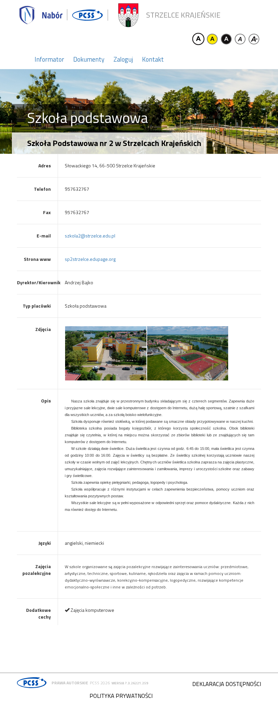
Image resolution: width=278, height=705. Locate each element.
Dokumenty (88, 59)
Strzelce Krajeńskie (183, 15)
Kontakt (153, 59)
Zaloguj (123, 59)
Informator (49, 59)
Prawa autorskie (70, 683)
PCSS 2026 (100, 683)
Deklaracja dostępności (226, 684)
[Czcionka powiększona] (254, 39)
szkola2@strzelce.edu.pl (90, 235)
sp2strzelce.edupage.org (90, 259)
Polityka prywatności (121, 696)
